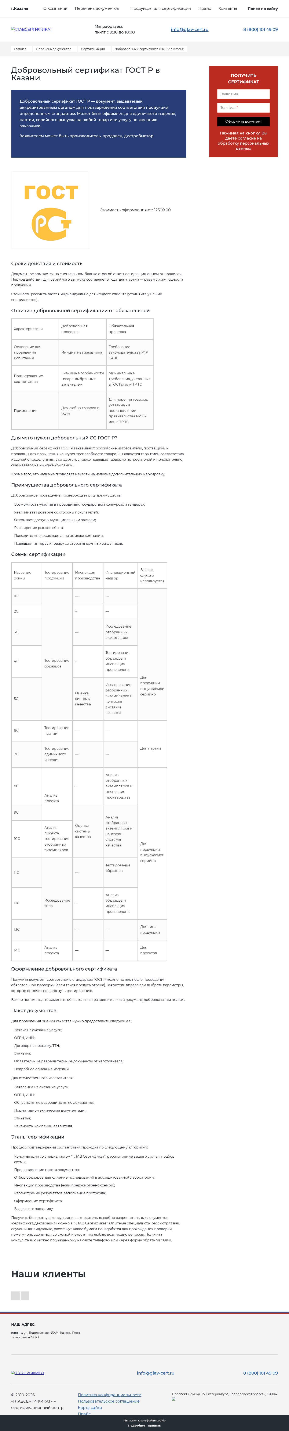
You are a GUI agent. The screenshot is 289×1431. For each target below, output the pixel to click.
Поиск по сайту (263, 9)
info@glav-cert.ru (190, 29)
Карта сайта (90, 1407)
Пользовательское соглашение (109, 1401)
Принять (154, 1425)
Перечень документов (97, 8)
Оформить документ (243, 121)
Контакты (227, 8)
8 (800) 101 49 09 (260, 29)
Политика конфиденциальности (109, 1395)
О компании (55, 8)
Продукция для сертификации (160, 8)
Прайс (204, 8)
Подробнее (136, 1425)
